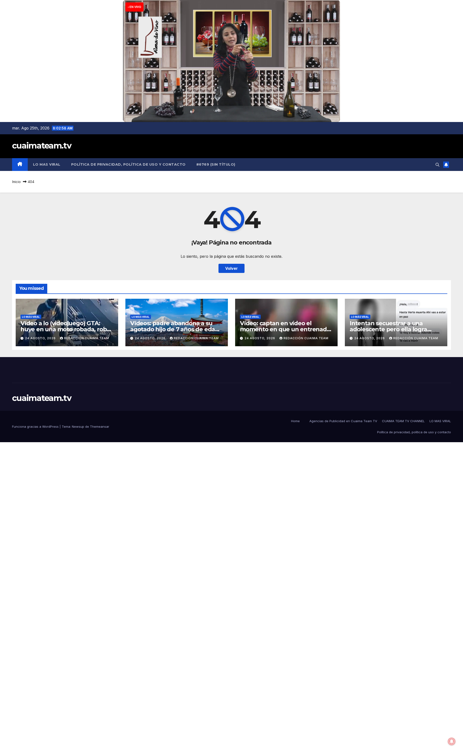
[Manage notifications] (452, 741)
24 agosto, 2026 (41, 338)
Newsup (78, 426)
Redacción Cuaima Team (86, 338)
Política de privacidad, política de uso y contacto (128, 164)
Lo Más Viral (31, 316)
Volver (231, 268)
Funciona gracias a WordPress (36, 426)
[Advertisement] (144, 514)
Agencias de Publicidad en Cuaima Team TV (343, 421)
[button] (437, 164)
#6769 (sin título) (215, 164)
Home (295, 421)
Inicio (16, 181)
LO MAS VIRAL (47, 164)
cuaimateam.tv (41, 146)
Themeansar (99, 426)
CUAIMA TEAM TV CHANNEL (403, 421)
